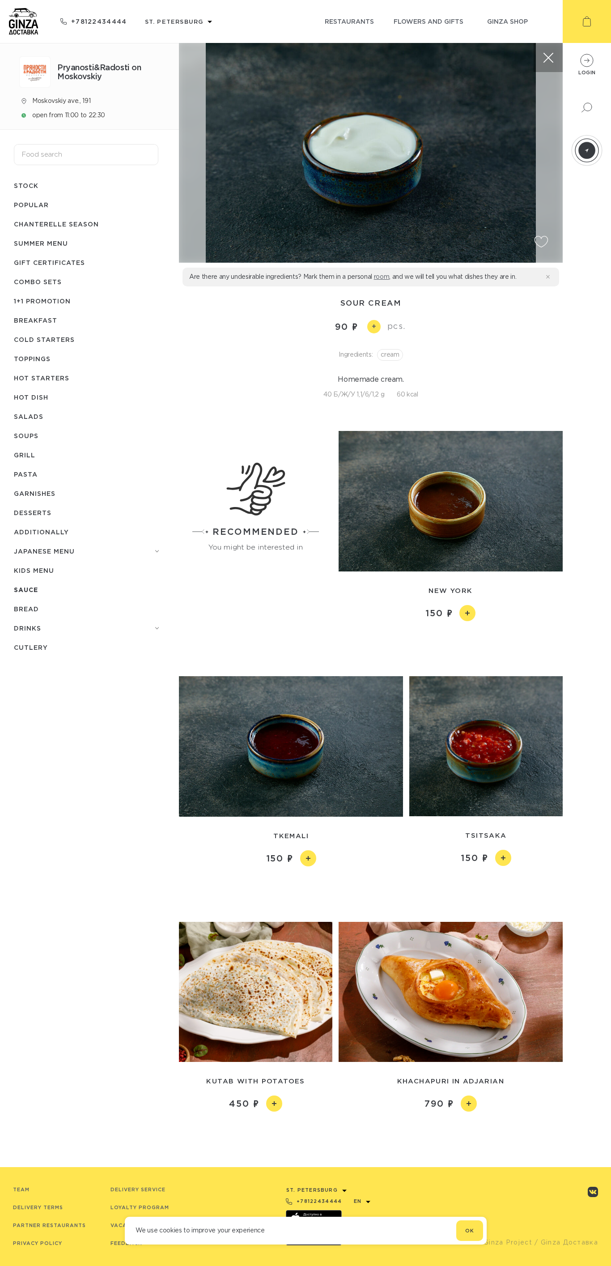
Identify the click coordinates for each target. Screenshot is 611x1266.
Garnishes (34, 493)
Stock (26, 185)
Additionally (41, 532)
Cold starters (44, 339)
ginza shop (507, 21)
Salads (28, 416)
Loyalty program (139, 1207)
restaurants (349, 21)
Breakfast (35, 320)
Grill (24, 455)
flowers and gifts (428, 21)
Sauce (26, 589)
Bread (26, 608)
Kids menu (34, 570)
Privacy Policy (37, 1243)
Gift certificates (49, 262)
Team (21, 1189)
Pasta (26, 474)
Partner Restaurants (49, 1225)
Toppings (32, 358)
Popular (31, 204)
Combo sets (38, 281)
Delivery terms (38, 1207)
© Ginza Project (503, 1242)
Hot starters (41, 378)
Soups (26, 435)
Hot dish (31, 397)
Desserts (32, 512)
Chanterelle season (56, 224)
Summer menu (41, 243)
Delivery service (137, 1189)
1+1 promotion (42, 301)
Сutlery (31, 647)
